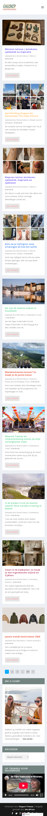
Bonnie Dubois (22, 56)
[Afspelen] (5, 795)
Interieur (8, 582)
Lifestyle (32, 120)
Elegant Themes (26, 806)
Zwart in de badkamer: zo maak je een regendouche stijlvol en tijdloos (22, 572)
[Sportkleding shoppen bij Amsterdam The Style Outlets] (23, 96)
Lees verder (12, 75)
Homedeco (33, 579)
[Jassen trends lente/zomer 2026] (23, 620)
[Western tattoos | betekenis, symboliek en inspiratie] (23, 32)
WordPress (30, 809)
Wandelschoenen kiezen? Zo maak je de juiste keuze (20, 373)
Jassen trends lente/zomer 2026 (22, 636)
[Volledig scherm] (41, 795)
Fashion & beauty (33, 641)
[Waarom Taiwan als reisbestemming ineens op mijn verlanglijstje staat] (23, 419)
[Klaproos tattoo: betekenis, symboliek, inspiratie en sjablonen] (23, 160)
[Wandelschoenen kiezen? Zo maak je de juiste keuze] (23, 355)
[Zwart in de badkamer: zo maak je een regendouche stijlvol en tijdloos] (23, 553)
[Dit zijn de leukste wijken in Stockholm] (23, 291)
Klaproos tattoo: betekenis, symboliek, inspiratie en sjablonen (20, 180)
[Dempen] (37, 795)
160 (27, 671)
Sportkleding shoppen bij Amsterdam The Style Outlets (21, 114)
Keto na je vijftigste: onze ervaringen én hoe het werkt (21, 245)
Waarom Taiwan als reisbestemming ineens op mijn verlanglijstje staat (22, 439)
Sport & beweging (17, 382)
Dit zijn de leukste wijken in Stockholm (20, 309)
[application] (23, 786)
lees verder (28, 739)
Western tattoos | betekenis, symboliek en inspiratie (21, 50)
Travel (39, 315)
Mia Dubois (21, 315)
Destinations (31, 315)
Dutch (27, 814)
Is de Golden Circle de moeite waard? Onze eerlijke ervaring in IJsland (23, 506)
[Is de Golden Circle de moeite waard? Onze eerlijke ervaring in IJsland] (23, 486)
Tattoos (32, 56)
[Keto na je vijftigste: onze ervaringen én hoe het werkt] (23, 227)
